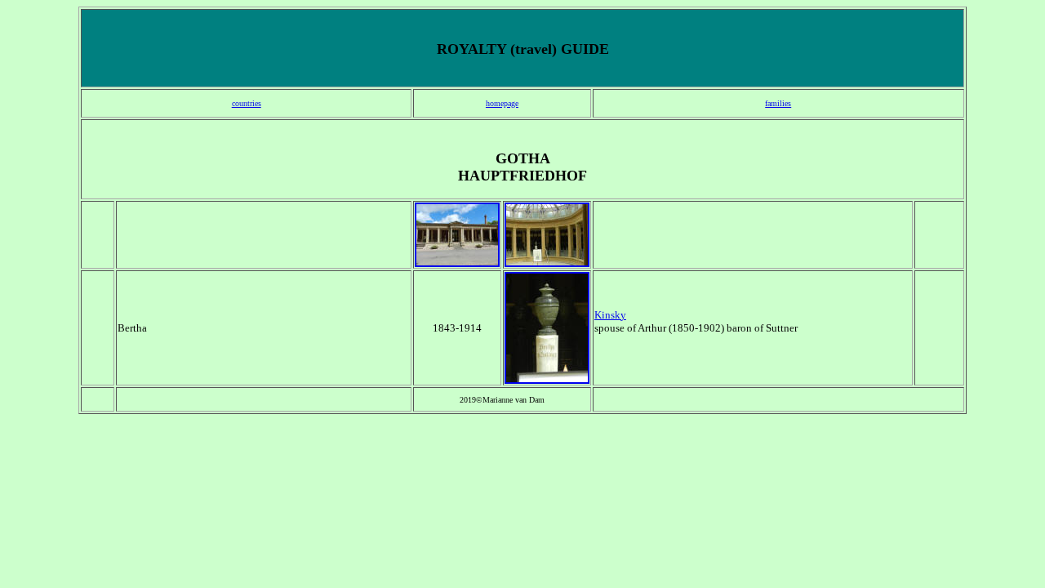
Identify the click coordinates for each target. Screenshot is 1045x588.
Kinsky (610, 315)
